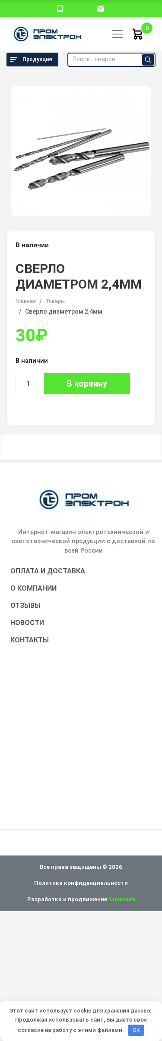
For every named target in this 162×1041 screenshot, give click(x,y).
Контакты (29, 640)
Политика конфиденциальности (81, 882)
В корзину (87, 383)
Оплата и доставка (47, 571)
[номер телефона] (60, 8)
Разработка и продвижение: (81, 899)
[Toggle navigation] (117, 34)
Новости (27, 623)
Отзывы (25, 605)
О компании (33, 588)
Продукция (37, 60)
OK (136, 1030)
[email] (100, 8)
